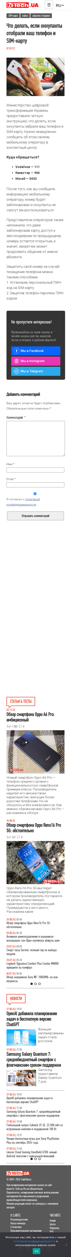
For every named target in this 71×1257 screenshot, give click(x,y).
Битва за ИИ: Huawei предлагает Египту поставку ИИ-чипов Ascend (35, 1145)
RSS (51, 1231)
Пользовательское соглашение (26, 1230)
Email (11, 479)
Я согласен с (23, 502)
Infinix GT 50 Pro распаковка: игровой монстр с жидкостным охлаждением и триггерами (34, 966)
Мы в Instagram (33, 361)
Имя (10, 464)
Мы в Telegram (32, 371)
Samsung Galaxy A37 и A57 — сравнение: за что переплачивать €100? (34, 979)
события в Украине (41, 15)
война (25, 15)
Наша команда (17, 1223)
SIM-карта (13, 15)
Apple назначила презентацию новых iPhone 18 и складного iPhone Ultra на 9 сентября (35, 1131)
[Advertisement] (35, 582)
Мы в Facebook (32, 351)
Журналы (54, 1228)
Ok (36, 1251)
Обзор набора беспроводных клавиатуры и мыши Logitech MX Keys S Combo (35, 925)
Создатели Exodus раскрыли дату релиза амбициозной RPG (30, 1100)
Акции (53, 1220)
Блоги (52, 1224)
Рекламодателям (19, 1219)
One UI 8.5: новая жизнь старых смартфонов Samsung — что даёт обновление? (32, 939)
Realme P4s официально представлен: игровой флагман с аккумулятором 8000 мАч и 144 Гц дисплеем (33, 1116)
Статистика (15, 1227)
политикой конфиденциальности (34, 1241)
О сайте (15, 1215)
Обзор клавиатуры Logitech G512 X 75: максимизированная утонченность (28, 952)
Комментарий (16, 417)
